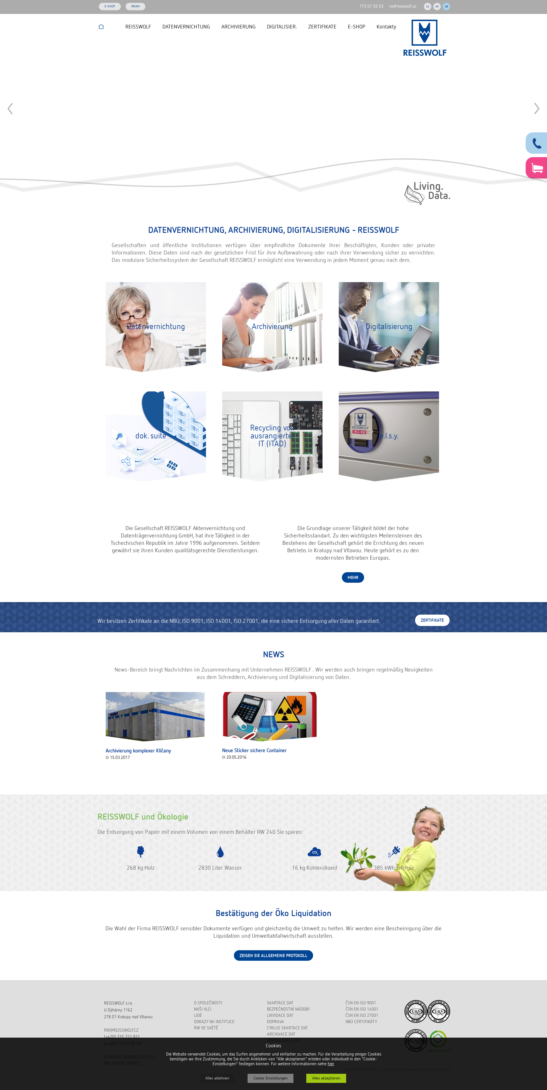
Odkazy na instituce (214, 1022)
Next (537, 108)
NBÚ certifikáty (361, 1022)
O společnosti (208, 1003)
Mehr (353, 578)
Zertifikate (432, 620)
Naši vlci (202, 1009)
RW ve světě (206, 1028)
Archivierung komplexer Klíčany (138, 751)
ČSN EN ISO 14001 (362, 1009)
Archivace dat (281, 1034)
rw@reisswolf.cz (402, 6)
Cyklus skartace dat (287, 1028)
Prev (10, 108)
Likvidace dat (280, 1015)
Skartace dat (280, 1003)
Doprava (275, 1022)
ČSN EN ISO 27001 (362, 1015)
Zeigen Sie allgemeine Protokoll (273, 956)
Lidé (198, 1015)
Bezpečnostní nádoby (288, 1009)
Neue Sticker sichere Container (254, 750)
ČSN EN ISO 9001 (361, 1003)
